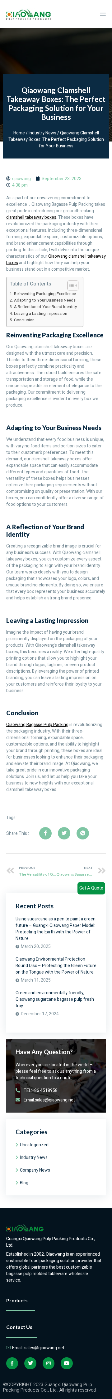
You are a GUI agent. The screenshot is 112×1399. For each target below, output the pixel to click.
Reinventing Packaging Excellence (45, 294)
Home (19, 133)
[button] (70, 285)
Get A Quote (91, 888)
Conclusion (24, 320)
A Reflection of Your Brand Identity (45, 307)
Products (17, 1300)
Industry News (42, 133)
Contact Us (19, 1327)
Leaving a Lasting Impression (40, 314)
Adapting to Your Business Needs (45, 300)
